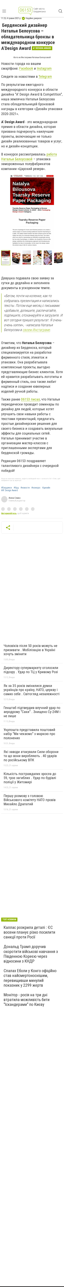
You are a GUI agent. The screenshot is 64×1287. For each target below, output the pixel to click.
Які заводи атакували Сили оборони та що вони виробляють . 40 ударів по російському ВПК (31, 756)
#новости (25, 487)
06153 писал (30, 399)
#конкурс (35, 487)
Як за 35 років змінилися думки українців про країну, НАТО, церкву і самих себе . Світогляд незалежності (32, 690)
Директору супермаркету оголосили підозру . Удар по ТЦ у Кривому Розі (31, 670)
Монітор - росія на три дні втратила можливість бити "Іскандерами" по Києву (27, 999)
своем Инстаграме (36, 330)
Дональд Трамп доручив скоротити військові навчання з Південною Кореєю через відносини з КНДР (31, 954)
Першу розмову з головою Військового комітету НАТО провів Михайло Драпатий (30, 800)
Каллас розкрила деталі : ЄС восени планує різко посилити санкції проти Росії (29, 932)
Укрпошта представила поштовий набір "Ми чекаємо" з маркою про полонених (29, 734)
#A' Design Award (9, 490)
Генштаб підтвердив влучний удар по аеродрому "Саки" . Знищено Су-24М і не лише (32, 712)
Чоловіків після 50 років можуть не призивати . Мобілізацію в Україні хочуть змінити (30, 650)
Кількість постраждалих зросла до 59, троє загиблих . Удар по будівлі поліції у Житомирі (30, 778)
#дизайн (46, 487)
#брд (16, 487)
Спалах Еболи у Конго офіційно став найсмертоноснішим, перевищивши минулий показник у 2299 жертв (30, 978)
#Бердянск (6, 487)
